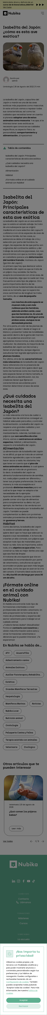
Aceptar (23, 1000)
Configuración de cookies (17, 982)
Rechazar (23, 1006)
